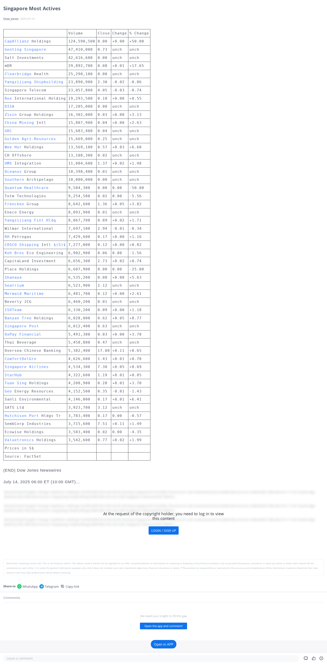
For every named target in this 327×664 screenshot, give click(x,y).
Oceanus (13, 171)
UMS (8, 163)
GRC (8, 131)
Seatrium (14, 285)
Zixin (11, 115)
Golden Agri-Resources (30, 139)
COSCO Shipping (22, 245)
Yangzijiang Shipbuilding (34, 82)
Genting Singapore (25, 49)
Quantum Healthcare (27, 188)
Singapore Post (22, 326)
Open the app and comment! (163, 626)
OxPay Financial (23, 334)
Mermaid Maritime (24, 294)
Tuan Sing (16, 383)
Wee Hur (13, 147)
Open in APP (163, 644)
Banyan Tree (18, 318)
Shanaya (13, 277)
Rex (8, 98)
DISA (9, 106)
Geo (8, 391)
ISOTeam (13, 310)
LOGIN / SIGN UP (163, 530)
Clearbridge (18, 74)
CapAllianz (17, 41)
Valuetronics (19, 440)
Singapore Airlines (27, 367)
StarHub (13, 375)
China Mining (19, 123)
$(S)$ (60, 245)
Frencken (14, 204)
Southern (14, 179)
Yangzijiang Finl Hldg (30, 220)
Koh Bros (14, 253)
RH (7, 237)
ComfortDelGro (20, 359)
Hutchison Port (22, 416)
